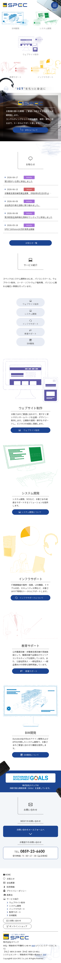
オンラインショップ (18, 926)
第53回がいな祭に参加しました (19, 181)
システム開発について (31, 512)
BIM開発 (15, 28)
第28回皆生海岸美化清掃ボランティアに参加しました (28, 217)
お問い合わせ (15, 920)
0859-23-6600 (15, 951)
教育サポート (30, 333)
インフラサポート (30, 323)
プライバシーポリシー (17, 890)
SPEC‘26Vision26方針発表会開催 (19, 229)
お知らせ (11, 878)
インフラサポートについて (31, 597)
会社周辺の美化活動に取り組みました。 (22, 205)
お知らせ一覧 (31, 242)
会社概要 (11, 882)
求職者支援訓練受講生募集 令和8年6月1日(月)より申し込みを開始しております (28, 193)
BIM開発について (31, 754)
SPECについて (31, 130)
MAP (33, 945)
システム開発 (45, 28)
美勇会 (10, 894)
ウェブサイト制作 (30, 304)
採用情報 (11, 886)
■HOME (7, 874)
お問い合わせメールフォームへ (30, 829)
